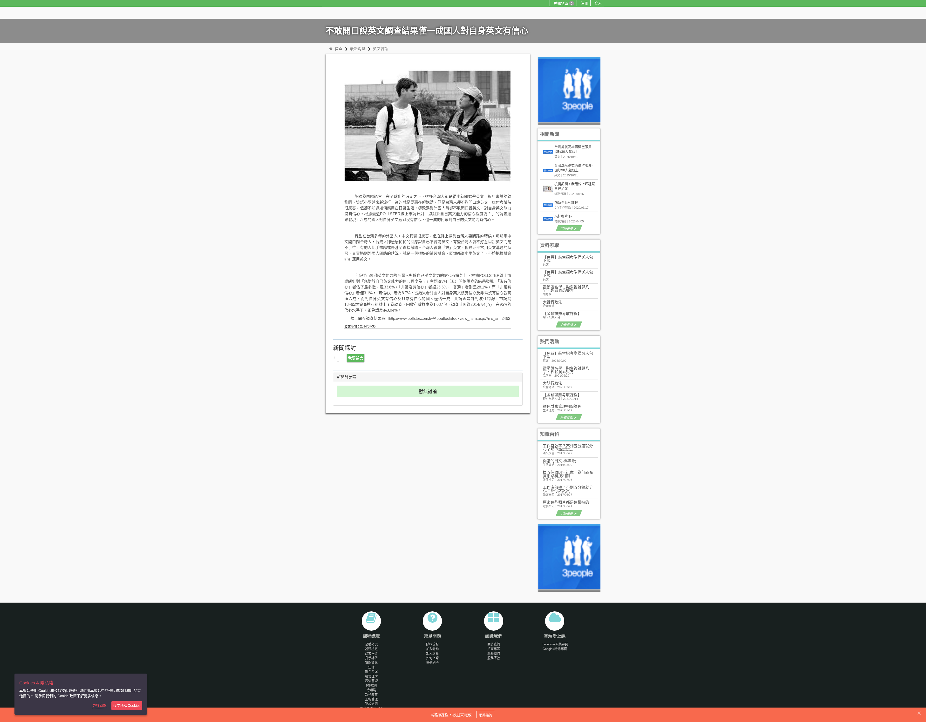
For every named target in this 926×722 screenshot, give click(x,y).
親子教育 (371, 694)
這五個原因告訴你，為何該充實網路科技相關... (568, 473)
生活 (371, 667)
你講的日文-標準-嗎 (559, 460)
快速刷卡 (432, 662)
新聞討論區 (346, 377)
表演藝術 (371, 680)
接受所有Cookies (127, 705)
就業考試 (371, 671)
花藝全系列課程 (566, 202)
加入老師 (432, 648)
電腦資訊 (371, 662)
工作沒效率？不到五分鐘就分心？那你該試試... (568, 447)
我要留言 (355, 358)
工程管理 (371, 699)
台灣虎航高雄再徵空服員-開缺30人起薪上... (573, 149)
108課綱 (371, 685)
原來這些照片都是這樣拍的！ (568, 502)
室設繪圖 (371, 703)
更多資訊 (99, 705)
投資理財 (371, 676)
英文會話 (380, 48)
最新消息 (357, 48)
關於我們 (493, 644)
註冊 (584, 3)
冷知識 (371, 690)
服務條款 (493, 657)
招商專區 (493, 648)
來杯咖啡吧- (563, 216)
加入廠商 (432, 653)
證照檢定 (371, 648)
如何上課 (432, 657)
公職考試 (371, 644)
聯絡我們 (493, 653)
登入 (598, 3)
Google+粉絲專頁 (555, 648)
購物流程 (432, 644)
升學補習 (371, 657)
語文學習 (371, 653)
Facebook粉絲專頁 (555, 644)
